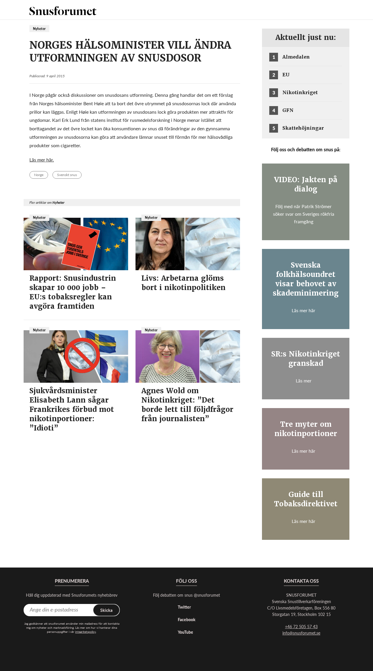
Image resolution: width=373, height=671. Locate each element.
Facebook (187, 619)
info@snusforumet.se (301, 633)
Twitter (184, 607)
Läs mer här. (41, 159)
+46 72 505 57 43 (301, 626)
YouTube (185, 632)
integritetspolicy (85, 632)
